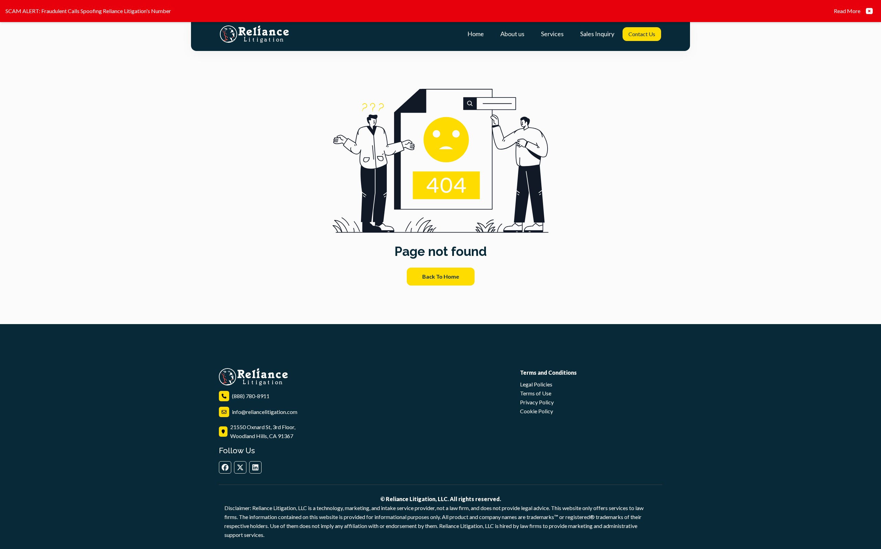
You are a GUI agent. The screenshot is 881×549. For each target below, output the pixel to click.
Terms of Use (535, 393)
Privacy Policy (537, 402)
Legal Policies (536, 384)
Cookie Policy (536, 411)
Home (475, 34)
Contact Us (641, 34)
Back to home (440, 276)
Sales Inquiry (597, 34)
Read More (847, 11)
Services (552, 34)
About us (512, 34)
